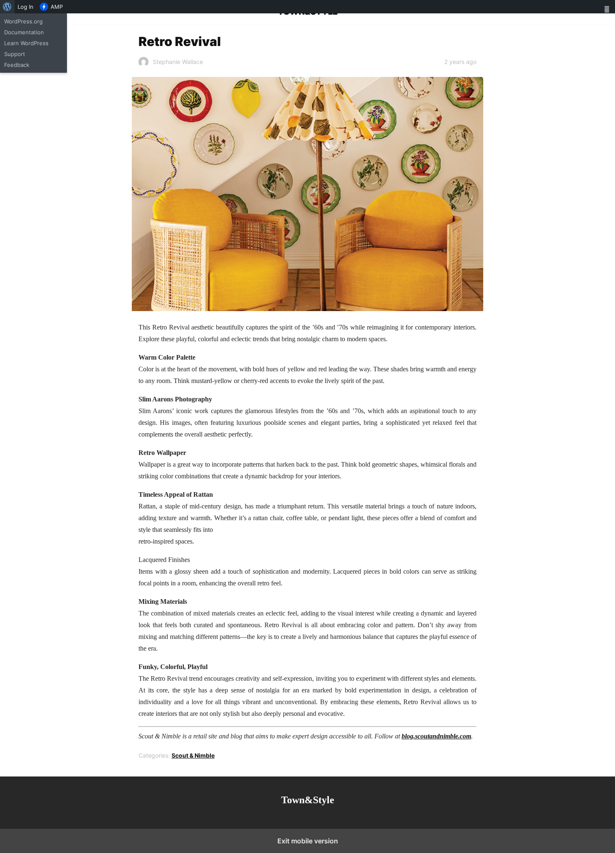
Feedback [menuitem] (16, 64)
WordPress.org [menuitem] (23, 21)
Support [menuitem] (14, 54)
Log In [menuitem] (25, 6)
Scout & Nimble (193, 755)
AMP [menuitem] (57, 6)
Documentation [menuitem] (24, 32)
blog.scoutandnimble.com (436, 736)
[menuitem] (7, 6)
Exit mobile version (307, 841)
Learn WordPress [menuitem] (26, 43)
